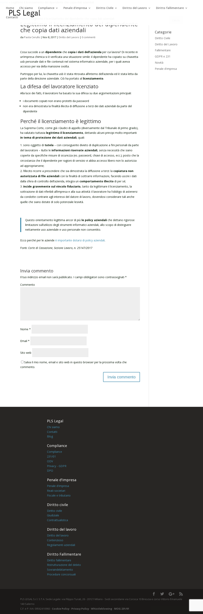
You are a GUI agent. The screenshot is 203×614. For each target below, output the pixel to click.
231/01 (51, 456)
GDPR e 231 (162, 56)
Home (10, 8)
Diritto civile (55, 511)
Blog (50, 436)
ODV (50, 461)
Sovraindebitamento (60, 569)
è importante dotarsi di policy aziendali (80, 240)
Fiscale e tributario (59, 495)
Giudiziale (53, 515)
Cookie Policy (60, 608)
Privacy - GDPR (56, 466)
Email (25, 341)
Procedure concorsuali (61, 574)
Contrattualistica (57, 520)
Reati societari (56, 491)
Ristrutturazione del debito (64, 565)
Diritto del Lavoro (135, 8)
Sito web (25, 353)
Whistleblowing (101, 608)
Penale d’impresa (75, 8)
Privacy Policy (80, 608)
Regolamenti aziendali (61, 545)
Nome (25, 329)
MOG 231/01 (121, 608)
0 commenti (88, 37)
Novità (159, 62)
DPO (50, 470)
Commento (27, 285)
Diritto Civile (104, 8)
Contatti (12, 17)
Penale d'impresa (166, 69)
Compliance (46, 8)
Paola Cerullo (32, 37)
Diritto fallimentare (170, 8)
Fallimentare (163, 50)
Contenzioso (55, 540)
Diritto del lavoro (58, 535)
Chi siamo (26, 8)
